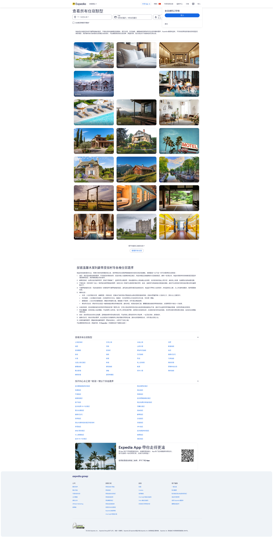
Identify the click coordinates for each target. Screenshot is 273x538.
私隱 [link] (140, 487)
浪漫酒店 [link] (140, 423)
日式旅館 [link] (140, 354)
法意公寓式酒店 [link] (80, 362)
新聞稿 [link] (74, 507)
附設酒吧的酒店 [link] (142, 386)
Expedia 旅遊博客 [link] (111, 511)
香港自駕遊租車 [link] (110, 504)
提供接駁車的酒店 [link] (143, 431)
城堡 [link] (76, 346)
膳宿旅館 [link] (109, 366)
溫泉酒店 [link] (140, 410)
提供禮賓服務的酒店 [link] (144, 398)
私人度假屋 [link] (141, 362)
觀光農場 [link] (78, 371)
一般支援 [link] (174, 487)
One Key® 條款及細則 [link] (145, 497)
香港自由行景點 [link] (110, 487)
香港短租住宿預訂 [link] (111, 493)
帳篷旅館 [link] (171, 346)
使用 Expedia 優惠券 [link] (177, 500)
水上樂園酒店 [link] (79, 435)
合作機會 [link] (75, 497)
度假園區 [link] (78, 350)
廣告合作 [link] (75, 500)
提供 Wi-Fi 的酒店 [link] (81, 439)
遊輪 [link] (107, 371)
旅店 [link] (169, 350)
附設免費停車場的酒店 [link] (144, 402)
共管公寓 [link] (109, 342)
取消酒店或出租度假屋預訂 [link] (179, 493)
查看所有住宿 (137, 251)
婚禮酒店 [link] (140, 435)
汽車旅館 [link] (171, 358)
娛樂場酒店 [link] (79, 398)
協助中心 (180, 4)
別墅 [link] (169, 342)
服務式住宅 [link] (172, 354)
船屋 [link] (138, 366)
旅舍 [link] (76, 354)
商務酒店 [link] (140, 394)
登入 (198, 4)
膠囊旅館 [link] (78, 366)
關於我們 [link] (75, 487)
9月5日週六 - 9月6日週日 (127, 18)
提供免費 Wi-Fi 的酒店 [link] (82, 406)
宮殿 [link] (107, 346)
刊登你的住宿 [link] (76, 493)
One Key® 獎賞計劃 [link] (111, 514)
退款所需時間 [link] (175, 497)
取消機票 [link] (174, 490)
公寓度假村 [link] (79, 342)
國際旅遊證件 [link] (175, 504)
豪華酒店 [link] (140, 414)
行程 (187, 4)
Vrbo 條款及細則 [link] (143, 500)
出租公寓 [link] (140, 342)
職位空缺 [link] (75, 490)
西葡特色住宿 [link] (172, 366)
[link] (182, 24)
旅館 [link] (107, 354)
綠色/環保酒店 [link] (80, 431)
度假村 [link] (108, 350)
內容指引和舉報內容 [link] (144, 504)
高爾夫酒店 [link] (141, 406)
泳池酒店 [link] (140, 418)
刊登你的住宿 (168, 4)
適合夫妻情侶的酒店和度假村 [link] (84, 423)
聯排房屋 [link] (171, 362)
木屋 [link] (76, 358)
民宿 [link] (138, 358)
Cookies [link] (141, 490)
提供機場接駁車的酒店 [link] (82, 386)
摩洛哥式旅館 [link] (141, 350)
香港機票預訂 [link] (109, 500)
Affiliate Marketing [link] (78, 504)
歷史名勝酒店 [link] (79, 410)
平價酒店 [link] (78, 394)
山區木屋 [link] (140, 346)
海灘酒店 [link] (78, 390)
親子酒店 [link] (78, 402)
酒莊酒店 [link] (140, 439)
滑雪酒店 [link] (78, 427)
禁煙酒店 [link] (78, 418)
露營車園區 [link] (110, 375)
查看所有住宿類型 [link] (111, 507)
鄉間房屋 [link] (78, 375)
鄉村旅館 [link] (171, 371)
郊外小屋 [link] (140, 371)
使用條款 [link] (141, 493)
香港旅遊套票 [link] (109, 497)
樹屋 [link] (107, 358)
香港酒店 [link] (108, 490)
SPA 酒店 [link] (140, 427)
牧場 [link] (107, 362)
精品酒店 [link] (140, 390)
